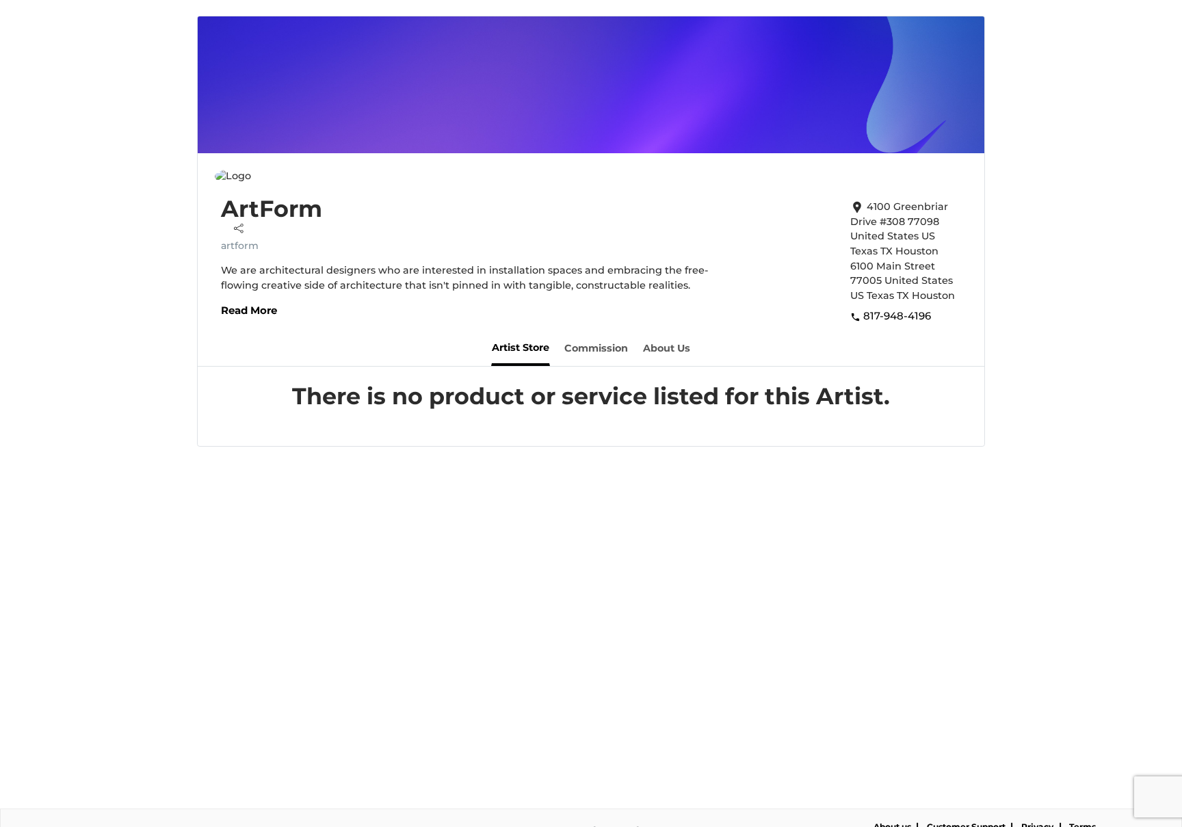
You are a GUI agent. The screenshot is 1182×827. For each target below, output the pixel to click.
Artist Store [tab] (520, 347)
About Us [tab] (666, 348)
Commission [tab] (596, 348)
